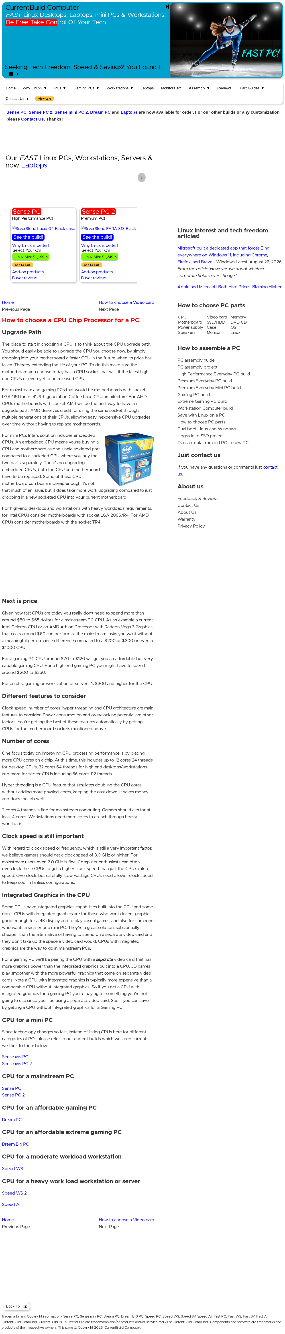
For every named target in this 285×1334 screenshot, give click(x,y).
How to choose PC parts (201, 422)
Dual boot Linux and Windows (206, 429)
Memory (238, 317)
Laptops (147, 88)
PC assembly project (197, 367)
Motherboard (190, 322)
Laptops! (35, 165)
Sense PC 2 (40, 112)
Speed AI (11, 1205)
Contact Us (32, 119)
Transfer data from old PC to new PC (213, 443)
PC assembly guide (196, 360)
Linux (235, 332)
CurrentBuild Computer (42, 7)
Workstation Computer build (205, 408)
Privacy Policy (191, 526)
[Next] (167, 7)
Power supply (190, 327)
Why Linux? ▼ (35, 88)
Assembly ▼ (199, 88)
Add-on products (28, 272)
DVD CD (239, 322)
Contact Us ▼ (17, 99)
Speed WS (12, 1169)
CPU (182, 317)
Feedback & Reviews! (198, 499)
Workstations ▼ (120, 88)
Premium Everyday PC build (204, 381)
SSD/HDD (216, 322)
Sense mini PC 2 (71, 112)
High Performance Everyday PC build (213, 374)
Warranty (186, 519)
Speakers (186, 332)
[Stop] (11, 74)
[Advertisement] (142, 137)
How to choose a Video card (126, 302)
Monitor (214, 332)
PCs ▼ (60, 88)
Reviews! (225, 88)
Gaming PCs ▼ (86, 88)
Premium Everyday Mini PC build (209, 388)
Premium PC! (93, 218)
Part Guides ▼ (252, 88)
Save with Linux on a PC (201, 415)
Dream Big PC (15, 1144)
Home (11, 88)
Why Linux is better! (30, 246)
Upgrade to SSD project (200, 436)
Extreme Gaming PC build (202, 401)
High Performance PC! (32, 218)
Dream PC (100, 112)
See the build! (28, 237)
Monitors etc (171, 88)
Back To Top (16, 1306)
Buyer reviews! (25, 278)
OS (233, 327)
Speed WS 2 (14, 1193)
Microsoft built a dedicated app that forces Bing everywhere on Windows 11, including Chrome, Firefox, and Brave (223, 255)
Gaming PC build (193, 395)
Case (211, 327)
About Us (186, 512)
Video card (217, 317)
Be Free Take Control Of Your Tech (56, 22)
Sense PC (16, 112)
